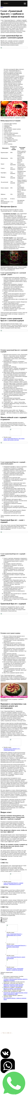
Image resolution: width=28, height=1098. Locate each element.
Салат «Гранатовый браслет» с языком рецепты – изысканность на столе (13, 883)
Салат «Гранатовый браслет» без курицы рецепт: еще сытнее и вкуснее (14, 439)
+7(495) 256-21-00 (9, 1094)
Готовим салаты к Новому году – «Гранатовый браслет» (12, 749)
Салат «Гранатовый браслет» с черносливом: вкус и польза (14, 934)
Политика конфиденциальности (9, 1045)
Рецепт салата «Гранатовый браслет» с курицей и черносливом (16, 946)
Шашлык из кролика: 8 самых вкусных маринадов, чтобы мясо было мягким (14, 985)
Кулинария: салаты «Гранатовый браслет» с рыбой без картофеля (15, 969)
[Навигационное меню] (25, 3)
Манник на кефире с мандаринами (12, 988)
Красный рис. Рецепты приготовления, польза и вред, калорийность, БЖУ (15, 993)
